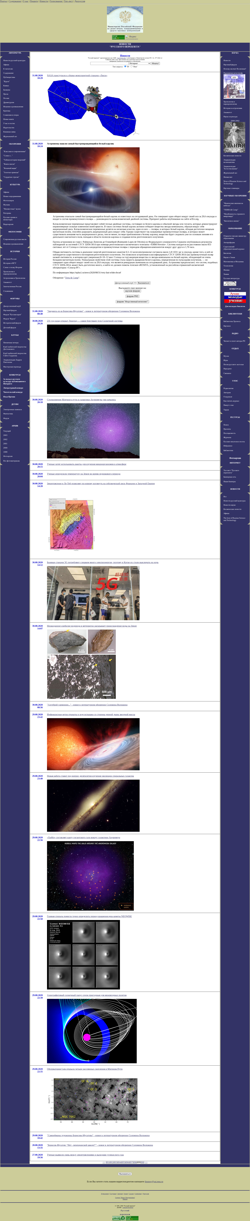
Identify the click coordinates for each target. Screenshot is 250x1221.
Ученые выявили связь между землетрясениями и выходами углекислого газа (85, 1155)
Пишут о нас (229, 405)
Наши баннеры (230, 481)
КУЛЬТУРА (15, 184)
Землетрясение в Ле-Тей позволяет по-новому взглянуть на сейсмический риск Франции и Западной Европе (101, 483)
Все (225, 496)
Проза (5, 94)
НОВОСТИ (235, 489)
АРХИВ (15, 426)
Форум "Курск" (9, 319)
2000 (5, 448)
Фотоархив (7, 456)
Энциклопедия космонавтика (229, 161)
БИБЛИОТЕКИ (235, 314)
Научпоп (227, 326)
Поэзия (6, 98)
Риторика (7, 213)
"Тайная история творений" (14, 160)
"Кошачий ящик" (10, 168)
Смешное (227, 373)
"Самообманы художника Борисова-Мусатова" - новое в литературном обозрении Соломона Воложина (98, 1135)
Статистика (138, 1194)
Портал (3, 1)
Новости (44, 1)
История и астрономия (233, 108)
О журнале (228, 397)
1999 (5, 452)
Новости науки (230, 505)
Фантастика (8, 414)
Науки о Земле (229, 257)
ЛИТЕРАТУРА (15, 53)
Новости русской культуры (14, 60)
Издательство (8, 127)
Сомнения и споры (11, 115)
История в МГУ (9, 263)
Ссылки (131, 1194)
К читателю (8, 69)
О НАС (235, 381)
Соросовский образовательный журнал (234, 248)
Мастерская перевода (12, 367)
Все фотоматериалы (11, 461)
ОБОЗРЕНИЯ (15, 144)
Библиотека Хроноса (232, 321)
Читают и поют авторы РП (234, 341)
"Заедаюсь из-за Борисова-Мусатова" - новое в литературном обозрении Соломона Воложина (93, 311)
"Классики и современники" (14, 151)
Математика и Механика (234, 261)
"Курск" (6, 81)
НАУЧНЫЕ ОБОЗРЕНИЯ (235, 196)
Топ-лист (68, 1)
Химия (226, 274)
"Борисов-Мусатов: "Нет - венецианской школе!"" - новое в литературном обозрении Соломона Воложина (100, 1145)
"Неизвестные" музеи (12, 209)
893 (115, 1162)
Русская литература (232, 278)
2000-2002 (235, 121)
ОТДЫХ (235, 348)
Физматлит (228, 177)
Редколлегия (228, 388)
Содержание (15, 1)
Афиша (6, 65)
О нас (25, 1)
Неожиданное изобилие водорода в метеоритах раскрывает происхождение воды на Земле (92, 626)
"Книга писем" (9, 164)
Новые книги (8, 119)
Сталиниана (8, 291)
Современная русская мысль (14, 239)
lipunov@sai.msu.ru (154, 1181)
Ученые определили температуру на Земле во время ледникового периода (83, 474)
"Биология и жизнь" (231, 221)
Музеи (226, 356)
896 (127, 1162)
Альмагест (7, 282)
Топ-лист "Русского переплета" (231, 471)
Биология (227, 253)
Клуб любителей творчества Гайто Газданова (14, 354)
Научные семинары (231, 188)
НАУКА (235, 53)
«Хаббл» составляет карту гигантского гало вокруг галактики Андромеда (83, 837)
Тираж (226, 410)
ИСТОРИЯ (15, 251)
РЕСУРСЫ (235, 417)
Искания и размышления (13, 106)
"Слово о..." (8, 156)
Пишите (34, 1)
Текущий (7, 431)
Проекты (227, 429)
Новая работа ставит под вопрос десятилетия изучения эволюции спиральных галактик (90, 776)
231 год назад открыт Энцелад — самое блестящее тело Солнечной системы (85, 321)
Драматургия (8, 102)
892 (111, 1162)
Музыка (6, 205)
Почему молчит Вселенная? (235, 69)
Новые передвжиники (12, 196)
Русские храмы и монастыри (10, 218)
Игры (226, 360)
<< (104, 1162)
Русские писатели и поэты (234, 441)
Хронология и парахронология (10, 272)
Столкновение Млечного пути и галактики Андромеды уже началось (81, 399)
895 (123, 1162)
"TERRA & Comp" (231, 210)
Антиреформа (229, 242)
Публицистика (9, 77)
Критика (6, 111)
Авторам (227, 392)
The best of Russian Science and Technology (234, 519)
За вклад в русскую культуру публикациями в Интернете (14, 381)
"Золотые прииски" (11, 172)
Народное (228, 369)
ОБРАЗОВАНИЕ (235, 228)
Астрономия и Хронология (14, 278)
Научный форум (9, 310)
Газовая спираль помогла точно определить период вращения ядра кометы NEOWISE (89, 916)
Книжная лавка (9, 132)
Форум (6, 418)
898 (135, 1162)
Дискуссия (80, 1)
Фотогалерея (8, 200)
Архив (126, 1194)
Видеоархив (8, 224)
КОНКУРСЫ (15, 375)
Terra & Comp (71, 278)
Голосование (56, 1)
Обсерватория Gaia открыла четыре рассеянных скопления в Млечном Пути (85, 1069)
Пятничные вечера (11, 342)
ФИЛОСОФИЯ (14, 232)
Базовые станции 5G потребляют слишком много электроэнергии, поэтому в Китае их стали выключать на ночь (102, 562)
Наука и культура (230, 116)
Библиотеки (228, 450)
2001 (5, 444)
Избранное (228, 446)
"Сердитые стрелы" (11, 177)
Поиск (226, 425)
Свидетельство (121, 58)
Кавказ (6, 86)
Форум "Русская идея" (12, 314)
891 (107, 1162)
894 (119, 1162)
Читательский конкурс (13, 392)
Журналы (227, 437)
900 (142, 1162)
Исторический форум (12, 323)
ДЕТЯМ (14, 404)
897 (131, 1162)
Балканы (6, 90)
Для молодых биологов (235, 306)
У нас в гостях (9, 123)
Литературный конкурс (13, 388)
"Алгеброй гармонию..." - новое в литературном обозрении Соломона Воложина (87, 705)
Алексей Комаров (128, 1207)
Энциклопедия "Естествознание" (231, 167)
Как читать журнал (231, 401)
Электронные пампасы (12, 409)
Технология (228, 266)
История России (9, 259)
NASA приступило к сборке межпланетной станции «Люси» (77, 75)
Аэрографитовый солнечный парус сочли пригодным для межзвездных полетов (87, 995)
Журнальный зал (10, 136)
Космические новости (232, 156)
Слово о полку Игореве (12, 267)
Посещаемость (230, 433)
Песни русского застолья (234, 364)
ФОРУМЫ (15, 299)
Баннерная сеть (230, 477)
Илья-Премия (9, 397)
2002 (5, 439)
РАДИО (235, 333)
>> (146, 1162)
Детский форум (9, 327)
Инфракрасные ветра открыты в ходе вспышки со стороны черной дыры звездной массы (91, 714)
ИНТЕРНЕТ (235, 463)
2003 (5, 435)
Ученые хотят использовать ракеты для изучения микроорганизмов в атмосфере (86, 464)
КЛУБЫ (15, 335)
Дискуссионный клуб (12, 306)
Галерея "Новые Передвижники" (125, 1197)
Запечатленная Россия (12, 286)
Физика (226, 270)
